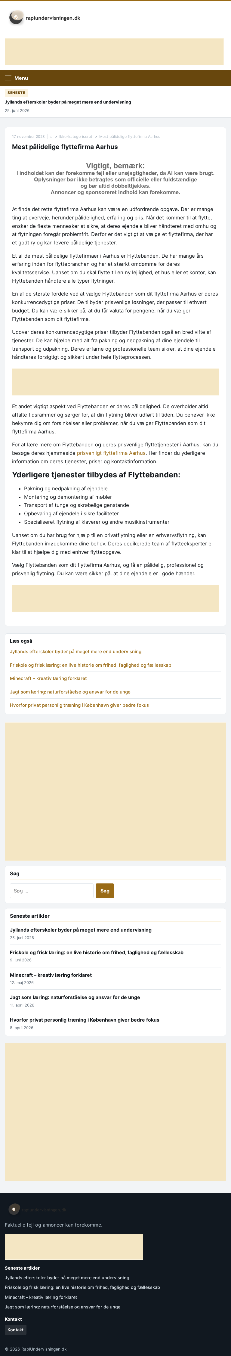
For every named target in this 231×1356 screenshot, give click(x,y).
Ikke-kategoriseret (75, 136)
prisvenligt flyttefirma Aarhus (111, 453)
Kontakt (15, 1329)
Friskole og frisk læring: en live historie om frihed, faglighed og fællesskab (90, 665)
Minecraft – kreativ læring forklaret (48, 678)
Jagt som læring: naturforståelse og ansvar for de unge (70, 692)
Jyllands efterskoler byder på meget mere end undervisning (68, 101)
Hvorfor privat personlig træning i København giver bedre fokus (79, 705)
